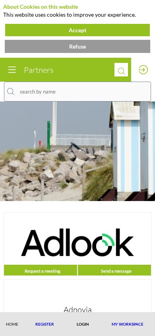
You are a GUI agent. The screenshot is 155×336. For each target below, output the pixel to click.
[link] (12, 324)
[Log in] (143, 70)
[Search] (121, 69)
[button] (45, 324)
